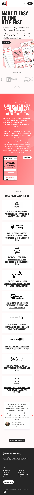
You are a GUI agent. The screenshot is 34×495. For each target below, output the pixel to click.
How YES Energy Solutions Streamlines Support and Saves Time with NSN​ (17, 305)
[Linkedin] (5, 492)
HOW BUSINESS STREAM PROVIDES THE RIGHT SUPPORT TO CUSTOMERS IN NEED (17, 327)
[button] (25, 3)
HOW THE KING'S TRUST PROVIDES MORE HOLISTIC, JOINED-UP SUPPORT (17, 389)
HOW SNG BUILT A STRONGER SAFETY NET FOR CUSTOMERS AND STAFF (17, 368)
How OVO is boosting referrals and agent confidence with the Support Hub (17, 260)
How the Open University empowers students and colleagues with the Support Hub (17, 236)
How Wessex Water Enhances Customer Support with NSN (17, 347)
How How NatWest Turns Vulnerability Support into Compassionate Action (17, 214)
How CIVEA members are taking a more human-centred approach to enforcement (17, 283)
